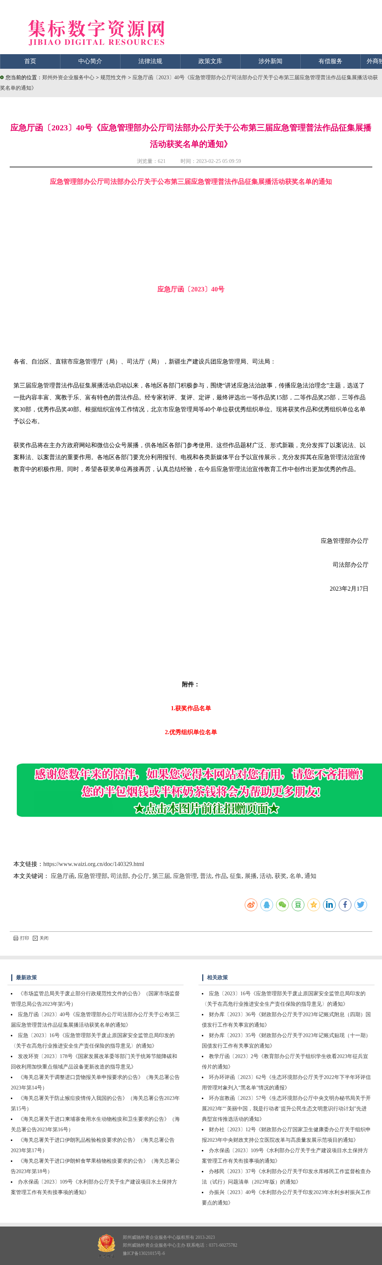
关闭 (44, 938)
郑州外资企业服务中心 (68, 77)
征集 (236, 876)
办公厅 (140, 876)
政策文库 (210, 61)
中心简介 (90, 61)
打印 (24, 938)
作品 (221, 876)
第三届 (161, 876)
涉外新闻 (270, 61)
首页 (30, 61)
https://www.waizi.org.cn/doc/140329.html (93, 864)
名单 (295, 876)
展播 (251, 876)
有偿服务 (330, 61)
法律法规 (150, 61)
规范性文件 (114, 77)
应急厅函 (63, 876)
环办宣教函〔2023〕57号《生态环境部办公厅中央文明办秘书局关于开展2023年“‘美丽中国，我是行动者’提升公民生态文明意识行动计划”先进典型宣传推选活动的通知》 (286, 1108)
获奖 (280, 876)
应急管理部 (92, 876)
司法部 (119, 876)
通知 (310, 876)
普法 (206, 876)
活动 (266, 876)
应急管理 (185, 876)
